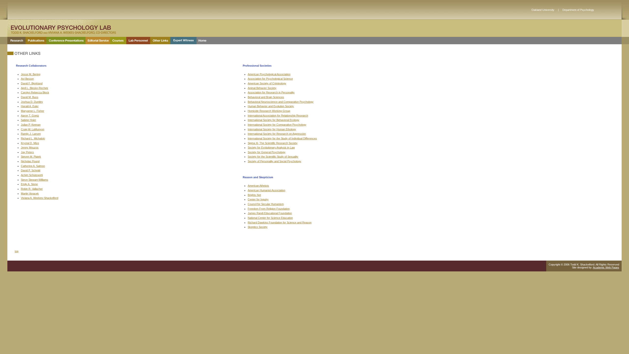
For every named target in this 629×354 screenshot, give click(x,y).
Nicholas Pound (30, 161)
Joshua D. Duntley (32, 101)
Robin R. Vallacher (32, 188)
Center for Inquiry (258, 199)
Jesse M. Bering (30, 74)
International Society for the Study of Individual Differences (282, 138)
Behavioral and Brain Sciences (266, 97)
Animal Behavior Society (262, 88)
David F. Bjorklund (32, 83)
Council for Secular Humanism (266, 204)
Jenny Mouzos (30, 147)
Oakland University (542, 9)
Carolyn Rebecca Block (35, 92)
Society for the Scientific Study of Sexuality (273, 156)
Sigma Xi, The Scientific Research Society (273, 143)
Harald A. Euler (30, 106)
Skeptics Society (258, 226)
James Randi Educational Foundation (270, 213)
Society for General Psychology (267, 152)
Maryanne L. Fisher (32, 110)
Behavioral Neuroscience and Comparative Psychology (281, 101)
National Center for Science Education (270, 217)
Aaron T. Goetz (30, 115)
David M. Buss (29, 97)
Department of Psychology (578, 9)
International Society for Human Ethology (272, 129)
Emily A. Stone (29, 184)
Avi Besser (27, 78)
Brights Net (254, 194)
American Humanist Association (266, 190)
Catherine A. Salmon (33, 165)
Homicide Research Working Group (269, 110)
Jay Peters (27, 152)
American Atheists (258, 185)
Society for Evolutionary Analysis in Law (271, 147)
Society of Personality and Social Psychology (274, 161)
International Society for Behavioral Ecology (273, 119)
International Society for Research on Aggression (277, 133)
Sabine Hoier (28, 119)
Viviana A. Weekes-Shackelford (39, 197)
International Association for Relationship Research (278, 115)
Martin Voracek (30, 193)
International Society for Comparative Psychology (277, 124)
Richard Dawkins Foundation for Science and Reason (280, 222)
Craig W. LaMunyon (32, 129)
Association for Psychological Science (270, 78)
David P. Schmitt (30, 170)
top (16, 251)
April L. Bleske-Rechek (34, 88)
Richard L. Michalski (33, 138)
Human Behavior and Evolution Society (271, 106)
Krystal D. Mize (30, 143)
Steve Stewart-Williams (34, 179)
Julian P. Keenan (31, 124)
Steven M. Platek (31, 156)
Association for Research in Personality (271, 92)
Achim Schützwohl (32, 175)
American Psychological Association (269, 74)
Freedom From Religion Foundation (269, 208)
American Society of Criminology (267, 83)
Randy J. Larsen (31, 133)
